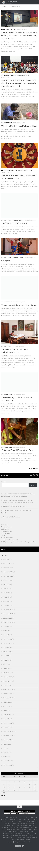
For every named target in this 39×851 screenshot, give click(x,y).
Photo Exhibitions (6, 531)
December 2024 (8, 609)
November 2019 (8, 622)
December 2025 (8, 572)
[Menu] (36, 2)
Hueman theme (28, 842)
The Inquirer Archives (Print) (9, 540)
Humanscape (18, 170)
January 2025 (7, 605)
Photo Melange (6, 533)
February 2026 (7, 563)
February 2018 (7, 639)
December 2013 (8, 685)
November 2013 (8, 689)
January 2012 (7, 727)
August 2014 (7, 651)
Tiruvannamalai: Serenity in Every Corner (19, 305)
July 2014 (6, 656)
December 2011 (8, 731)
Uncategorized (19, 220)
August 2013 (7, 702)
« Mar (3, 795)
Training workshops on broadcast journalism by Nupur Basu (18, 542)
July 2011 (6, 748)
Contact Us (4, 525)
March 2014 (6, 672)
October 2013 (7, 693)
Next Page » (33, 468)
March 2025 (6, 601)
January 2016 (7, 647)
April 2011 (6, 756)
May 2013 (6, 706)
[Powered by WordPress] (13, 842)
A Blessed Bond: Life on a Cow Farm (17, 450)
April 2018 (6, 630)
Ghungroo (5, 260)
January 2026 (7, 567)
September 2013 (8, 698)
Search (3, 482)
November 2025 (8, 576)
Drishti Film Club (17, 75)
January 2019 (7, 626)
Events (13, 29)
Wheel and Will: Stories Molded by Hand (19, 126)
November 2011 (8, 735)
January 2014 (7, 681)
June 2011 (6, 752)
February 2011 (7, 765)
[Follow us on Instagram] (34, 475)
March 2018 (6, 635)
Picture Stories (7, 123)
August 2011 (7, 744)
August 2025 (7, 584)
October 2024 (7, 618)
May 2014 (6, 664)
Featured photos (6, 527)
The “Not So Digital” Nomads (14, 223)
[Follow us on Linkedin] (36, 475)
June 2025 (6, 588)
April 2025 (6, 597)
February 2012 (7, 723)
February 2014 (7, 677)
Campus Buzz (5, 29)
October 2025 (7, 580)
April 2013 (6, 710)
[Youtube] (31, 475)
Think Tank (28, 170)
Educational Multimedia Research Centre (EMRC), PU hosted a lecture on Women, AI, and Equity (19, 35)
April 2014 (6, 668)
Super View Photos (7, 537)
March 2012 (6, 719)
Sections (4, 535)
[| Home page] (14, 2)
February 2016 (7, 643)
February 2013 (7, 714)
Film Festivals (5, 529)
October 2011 (7, 740)
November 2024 (8, 614)
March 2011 (6, 761)
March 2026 (6, 559)
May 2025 (6, 593)
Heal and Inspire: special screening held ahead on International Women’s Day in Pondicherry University (18, 83)
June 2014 (6, 660)
